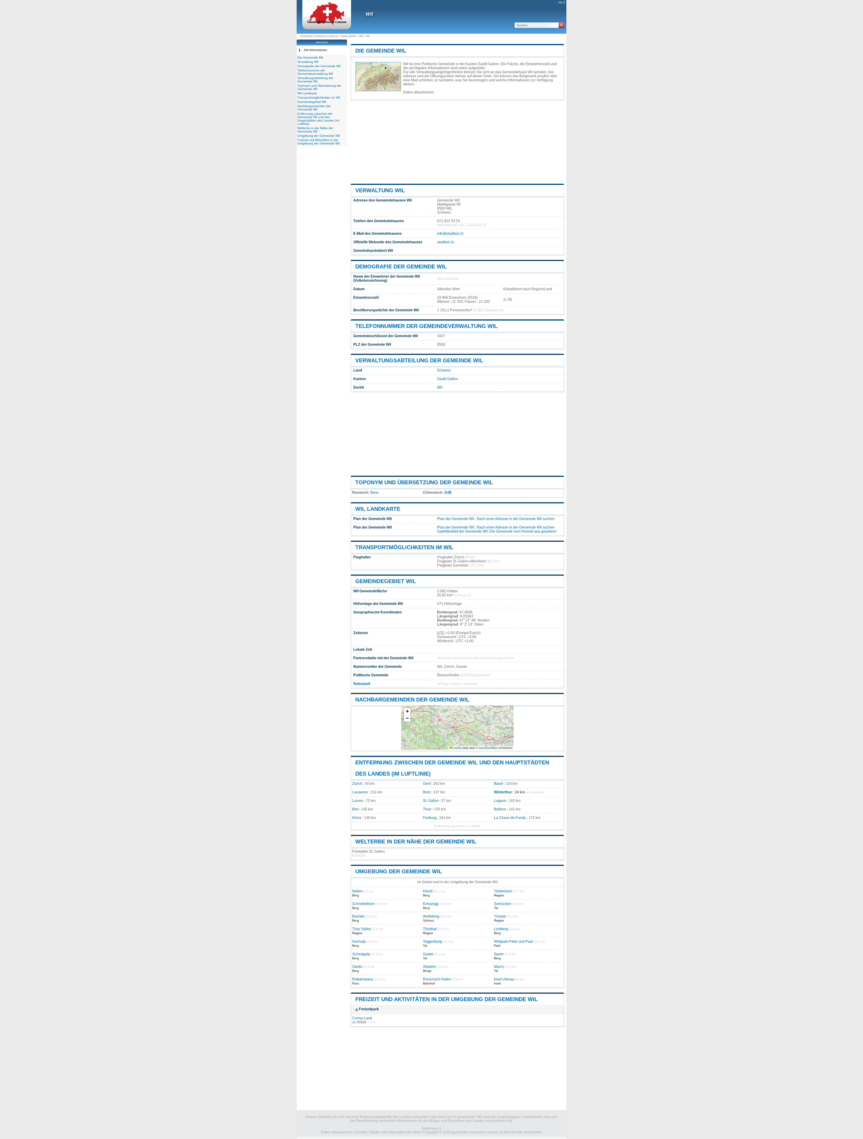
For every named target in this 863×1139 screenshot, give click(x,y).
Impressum (430, 1128)
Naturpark (361, 684)
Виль (374, 492)
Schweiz (444, 370)
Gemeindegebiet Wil (385, 581)
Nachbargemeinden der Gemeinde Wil (412, 700)
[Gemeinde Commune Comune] (327, 23)
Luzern (357, 801)
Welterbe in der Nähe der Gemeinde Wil (415, 841)
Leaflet (456, 748)
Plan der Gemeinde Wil (455, 519)
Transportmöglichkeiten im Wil (404, 547)
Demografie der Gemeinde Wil (401, 266)
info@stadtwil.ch (450, 233)
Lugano (500, 801)
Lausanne (360, 792)
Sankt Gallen (348, 36)
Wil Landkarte (377, 509)
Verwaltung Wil (380, 190)
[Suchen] (561, 25)
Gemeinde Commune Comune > (320, 36)
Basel (498, 783)
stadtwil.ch (445, 242)
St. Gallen (431, 801)
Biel (355, 809)
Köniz (356, 818)
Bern (427, 792)
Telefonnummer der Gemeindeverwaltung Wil (426, 326)
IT (564, 2)
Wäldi (361, 1022)
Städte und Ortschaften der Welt (394, 1132)
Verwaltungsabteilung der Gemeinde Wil (419, 360)
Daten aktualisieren (418, 92)
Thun (427, 809)
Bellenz (500, 809)
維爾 (448, 492)
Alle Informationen (315, 50)
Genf (427, 783)
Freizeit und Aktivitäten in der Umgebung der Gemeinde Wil (446, 999)
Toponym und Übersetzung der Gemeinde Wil (424, 482)
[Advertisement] (457, 142)
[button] (407, 711)
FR (560, 2)
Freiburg (429, 818)
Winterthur (503, 792)
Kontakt (361, 1132)
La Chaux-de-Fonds (510, 818)
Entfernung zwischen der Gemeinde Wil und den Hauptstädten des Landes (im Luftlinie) (318, 119)
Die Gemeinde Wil (380, 51)
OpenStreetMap (487, 748)
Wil (369, 14)
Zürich (357, 783)
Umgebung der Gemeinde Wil (398, 871)
